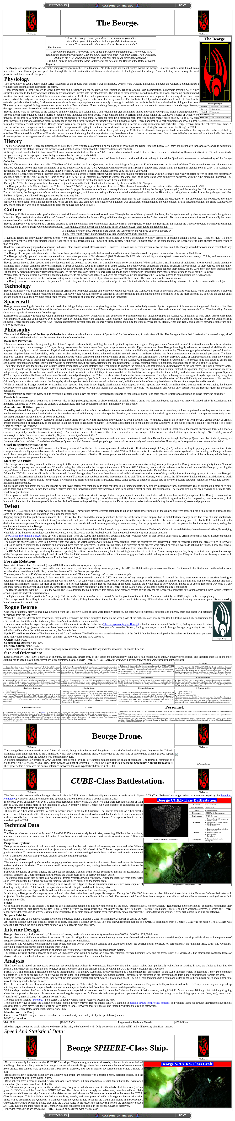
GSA (43, 712)
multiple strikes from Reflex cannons (149, 1002)
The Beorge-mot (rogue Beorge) (121, 624)
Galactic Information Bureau (25, 535)
